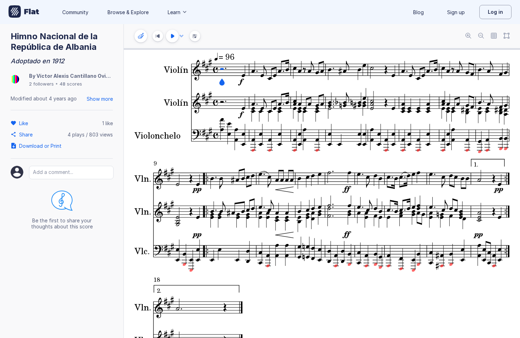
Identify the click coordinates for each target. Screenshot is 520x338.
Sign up (456, 12)
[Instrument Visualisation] (195, 36)
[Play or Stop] (172, 36)
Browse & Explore (128, 12)
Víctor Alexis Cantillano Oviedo (75, 76)
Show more (100, 99)
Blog (418, 12)
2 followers (41, 84)
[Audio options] (181, 36)
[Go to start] (157, 36)
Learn (174, 12)
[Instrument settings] (140, 36)
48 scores (70, 84)
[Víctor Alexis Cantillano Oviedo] (15, 79)
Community (75, 12)
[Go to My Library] (23, 12)
